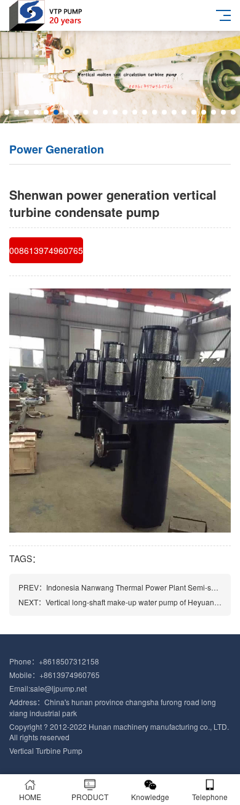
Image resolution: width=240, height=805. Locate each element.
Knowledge (150, 796)
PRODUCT (89, 796)
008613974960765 (46, 250)
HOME (30, 796)
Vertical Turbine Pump (45, 750)
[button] (6, 112)
